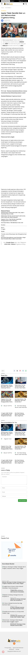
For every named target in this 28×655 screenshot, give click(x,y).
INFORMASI (3, 10)
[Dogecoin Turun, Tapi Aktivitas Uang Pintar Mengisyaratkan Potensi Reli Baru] (7, 394)
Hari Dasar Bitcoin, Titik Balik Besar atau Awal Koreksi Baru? (20, 400)
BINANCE (21, 42)
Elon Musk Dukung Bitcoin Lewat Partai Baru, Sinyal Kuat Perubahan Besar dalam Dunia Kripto (13, 238)
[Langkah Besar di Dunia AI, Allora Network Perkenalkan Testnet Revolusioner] (14, 587)
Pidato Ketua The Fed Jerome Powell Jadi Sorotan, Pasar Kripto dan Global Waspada (13, 216)
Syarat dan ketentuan (18, 647)
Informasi (7, 244)
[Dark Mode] (24, 4)
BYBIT (6, 43)
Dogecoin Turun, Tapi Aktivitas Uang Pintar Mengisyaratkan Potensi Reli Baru (11, 220)
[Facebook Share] (14, 371)
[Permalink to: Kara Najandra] (2, 20)
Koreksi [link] (3, 225)
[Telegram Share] (23, 371)
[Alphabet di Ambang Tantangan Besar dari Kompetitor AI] (14, 595)
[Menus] (2, 4)
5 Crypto (3, 229)
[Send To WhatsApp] (26, 371)
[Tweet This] (17, 371)
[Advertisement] (14, 173)
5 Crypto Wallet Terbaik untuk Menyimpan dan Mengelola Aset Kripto (6, 414)
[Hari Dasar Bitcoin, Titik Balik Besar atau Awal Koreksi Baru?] (21, 394)
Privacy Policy (8, 647)
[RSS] (14, 643)
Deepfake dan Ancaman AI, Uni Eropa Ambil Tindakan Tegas (17, 616)
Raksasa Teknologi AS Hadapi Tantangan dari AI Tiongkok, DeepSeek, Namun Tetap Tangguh (13, 582)
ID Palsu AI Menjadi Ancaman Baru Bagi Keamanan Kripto (17, 608)
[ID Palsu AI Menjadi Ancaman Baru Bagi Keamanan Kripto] (14, 604)
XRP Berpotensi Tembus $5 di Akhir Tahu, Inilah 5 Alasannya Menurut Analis (12, 213)
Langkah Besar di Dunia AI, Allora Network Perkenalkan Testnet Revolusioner (17, 591)
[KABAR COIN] (8, 4)
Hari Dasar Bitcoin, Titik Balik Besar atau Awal (12, 222)
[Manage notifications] (3, 652)
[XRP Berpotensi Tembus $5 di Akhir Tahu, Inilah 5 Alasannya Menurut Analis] (7, 380)
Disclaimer (11, 649)
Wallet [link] (2, 231)
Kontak (17, 649)
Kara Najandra (7, 20)
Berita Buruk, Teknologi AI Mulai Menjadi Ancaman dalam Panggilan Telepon (17, 624)
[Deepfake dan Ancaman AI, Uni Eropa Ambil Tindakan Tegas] (14, 612)
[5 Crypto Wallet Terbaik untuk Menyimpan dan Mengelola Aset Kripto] (7, 408)
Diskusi (13, 244)
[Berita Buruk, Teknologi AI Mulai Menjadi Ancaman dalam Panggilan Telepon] (14, 620)
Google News (10, 242)
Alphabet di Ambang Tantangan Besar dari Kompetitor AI (18, 599)
